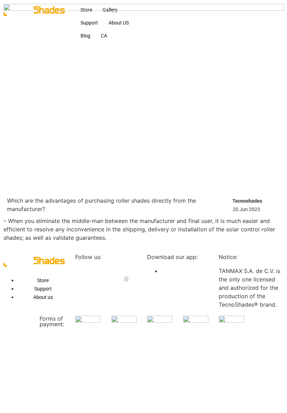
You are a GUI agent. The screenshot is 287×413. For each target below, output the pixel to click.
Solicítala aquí (105, 386)
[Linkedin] (93, 270)
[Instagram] (93, 278)
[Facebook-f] (77, 270)
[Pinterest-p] (126, 270)
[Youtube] (77, 278)
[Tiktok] (110, 278)
